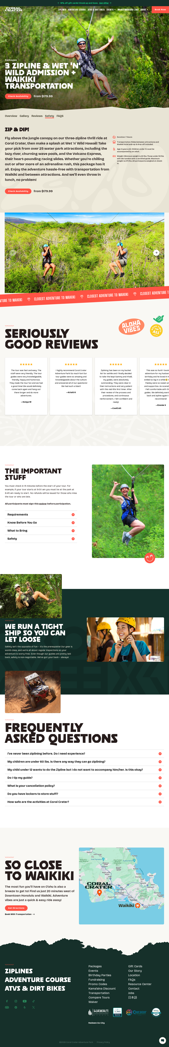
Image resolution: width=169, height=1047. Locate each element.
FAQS (60, 116)
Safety (49, 116)
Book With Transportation (18, 914)
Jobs (131, 993)
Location (134, 975)
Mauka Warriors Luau (128, 9)
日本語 (132, 997)
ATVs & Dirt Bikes (96, 9)
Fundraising (96, 979)
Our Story (135, 970)
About (143, 9)
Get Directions (16, 908)
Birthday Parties (99, 975)
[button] (13, 253)
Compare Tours (99, 997)
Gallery (24, 116)
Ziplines (62, 9)
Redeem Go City (96, 1023)
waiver (43, 503)
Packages (95, 966)
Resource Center (140, 984)
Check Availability (18, 96)
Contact (133, 988)
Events (110, 9)
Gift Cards (135, 966)
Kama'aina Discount (102, 988)
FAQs (131, 979)
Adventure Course (77, 9)
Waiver (93, 1002)
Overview (11, 116)
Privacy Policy (103, 1042)
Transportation (98, 993)
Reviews (37, 116)
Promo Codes (97, 984)
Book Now (160, 9)
